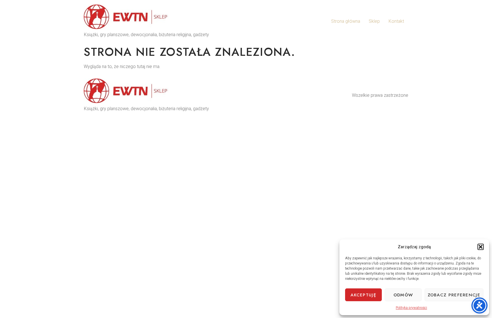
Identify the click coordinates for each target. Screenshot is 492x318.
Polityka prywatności (411, 307)
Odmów (403, 295)
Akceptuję (363, 295)
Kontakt (396, 21)
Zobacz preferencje (454, 295)
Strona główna (345, 21)
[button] (480, 247)
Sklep (374, 21)
